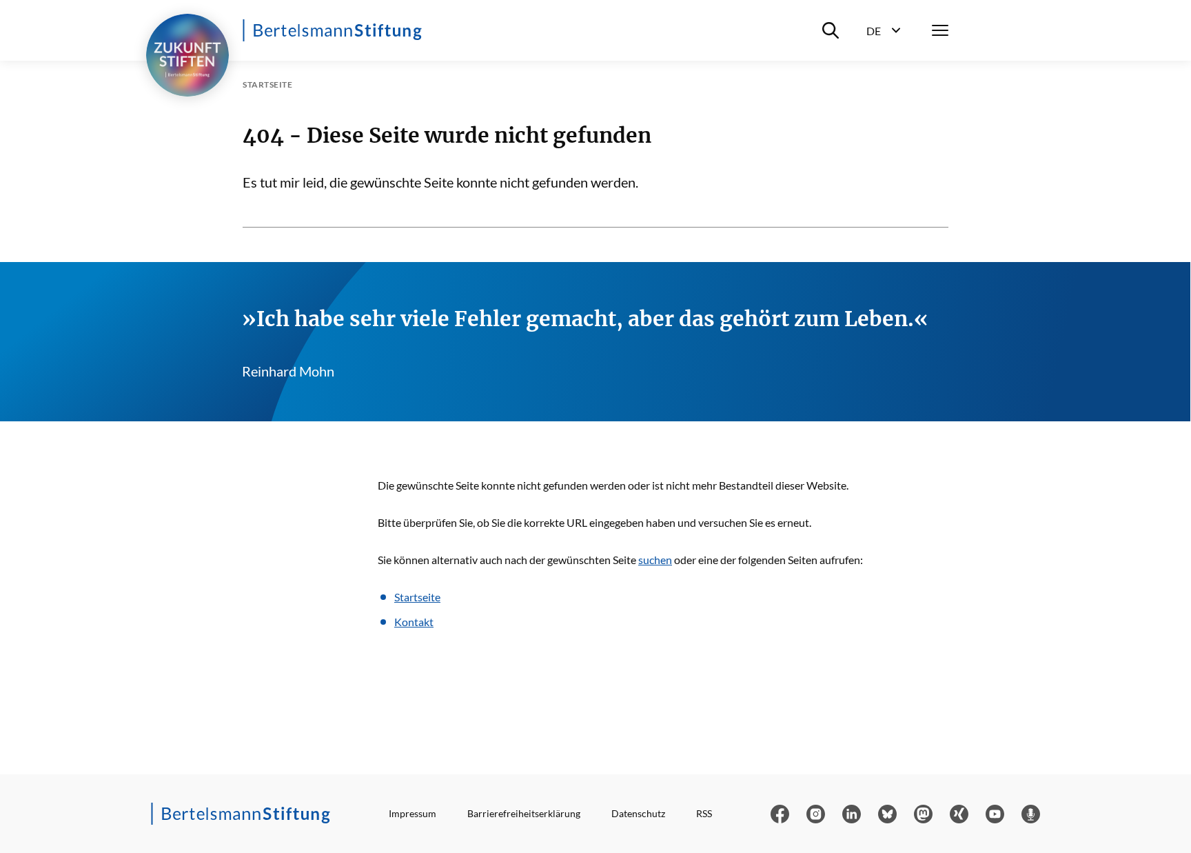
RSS (704, 813)
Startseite (417, 596)
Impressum (412, 813)
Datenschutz (638, 813)
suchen (655, 559)
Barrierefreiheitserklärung (523, 813)
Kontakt (414, 621)
